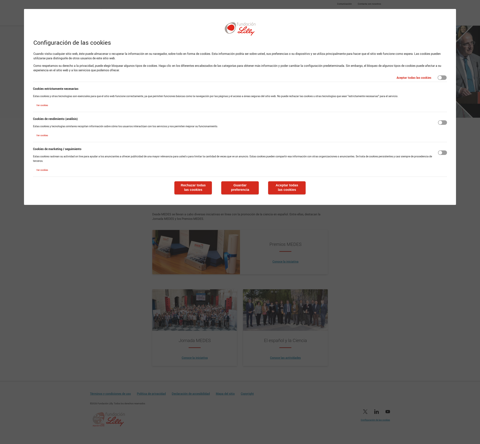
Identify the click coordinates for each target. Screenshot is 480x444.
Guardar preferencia (240, 187)
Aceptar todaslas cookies (287, 187)
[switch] (442, 77)
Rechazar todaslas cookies (193, 187)
